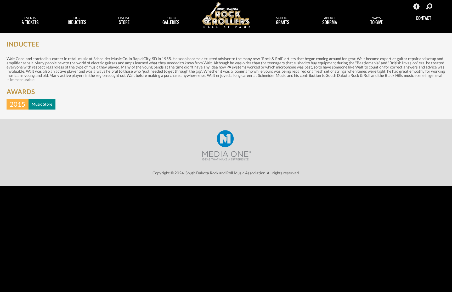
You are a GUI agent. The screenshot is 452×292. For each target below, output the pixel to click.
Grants (282, 20)
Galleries (170, 20)
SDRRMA (329, 20)
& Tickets (30, 20)
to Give (376, 20)
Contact (423, 18)
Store (124, 20)
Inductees (77, 20)
